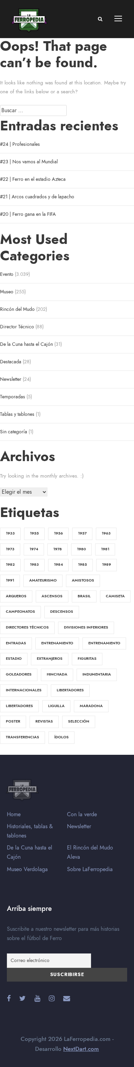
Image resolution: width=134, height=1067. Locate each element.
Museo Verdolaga (27, 869)
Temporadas (12, 397)
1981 (105, 549)
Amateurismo (43, 580)
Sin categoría (13, 432)
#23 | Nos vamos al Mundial (29, 162)
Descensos (61, 611)
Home (14, 814)
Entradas (16, 643)
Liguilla (56, 705)
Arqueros (16, 596)
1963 (106, 533)
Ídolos (61, 737)
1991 (10, 580)
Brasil (84, 596)
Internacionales (24, 690)
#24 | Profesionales (20, 144)
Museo (6, 292)
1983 (34, 564)
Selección (78, 721)
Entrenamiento (57, 643)
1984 (58, 564)
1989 (106, 564)
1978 (57, 549)
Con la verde (82, 814)
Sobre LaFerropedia (90, 869)
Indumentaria (96, 674)
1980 (81, 549)
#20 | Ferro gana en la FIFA (28, 214)
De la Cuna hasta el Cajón (26, 344)
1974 (34, 549)
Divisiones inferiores (86, 627)
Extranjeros (50, 658)
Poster (13, 721)
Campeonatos (20, 611)
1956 (58, 533)
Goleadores (19, 674)
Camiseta (115, 596)
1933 (10, 533)
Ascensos (52, 596)
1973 (10, 549)
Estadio (14, 658)
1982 (10, 564)
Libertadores (70, 690)
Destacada (10, 362)
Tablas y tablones (17, 414)
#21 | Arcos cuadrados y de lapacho (37, 197)
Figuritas (87, 658)
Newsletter (10, 379)
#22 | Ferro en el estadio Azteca (33, 179)
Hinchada (57, 674)
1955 (34, 533)
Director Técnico (17, 327)
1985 (82, 564)
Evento (6, 274)
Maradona (91, 705)
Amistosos (83, 580)
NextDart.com (81, 1049)
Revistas (44, 721)
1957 (82, 533)
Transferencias (22, 737)
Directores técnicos (27, 627)
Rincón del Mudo (17, 309)
